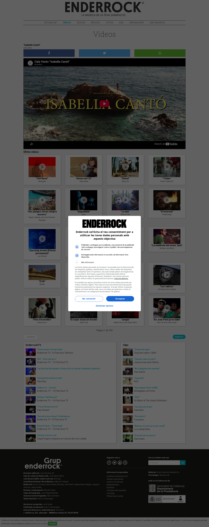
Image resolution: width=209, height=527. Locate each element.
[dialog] (104, 263)
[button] (104, 262)
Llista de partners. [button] (121, 279)
